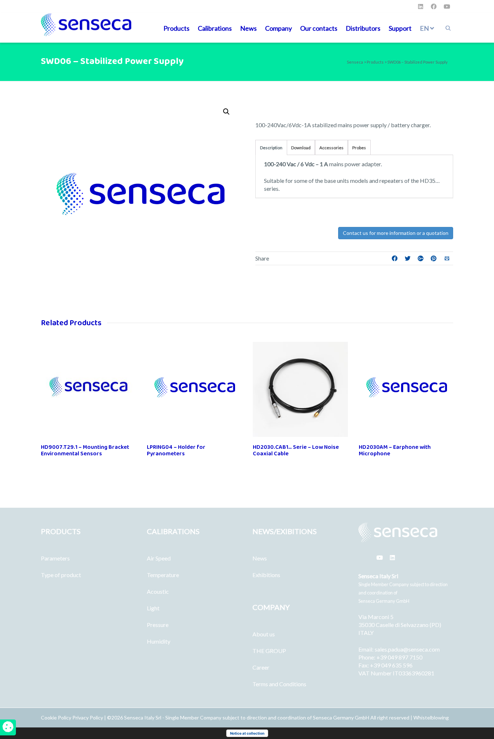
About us (263, 634)
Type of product (61, 574)
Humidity (158, 641)
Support (400, 28)
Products (176, 28)
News (248, 28)
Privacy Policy (87, 717)
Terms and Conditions (279, 683)
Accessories (331, 147)
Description (271, 147)
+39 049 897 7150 (399, 657)
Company (278, 28)
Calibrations (215, 28)
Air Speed (159, 558)
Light (153, 608)
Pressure (158, 624)
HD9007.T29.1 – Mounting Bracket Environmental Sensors (85, 450)
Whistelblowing (431, 717)
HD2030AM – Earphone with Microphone (395, 450)
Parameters (55, 558)
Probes (359, 147)
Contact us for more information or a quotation (395, 233)
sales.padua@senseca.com (407, 649)
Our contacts (318, 28)
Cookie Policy (56, 717)
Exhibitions (266, 574)
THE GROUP (269, 650)
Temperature (163, 574)
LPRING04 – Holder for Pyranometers (176, 450)
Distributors (363, 28)
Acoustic (158, 591)
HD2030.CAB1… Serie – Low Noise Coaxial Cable (296, 450)
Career (260, 667)
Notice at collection (247, 733)
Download (301, 147)
